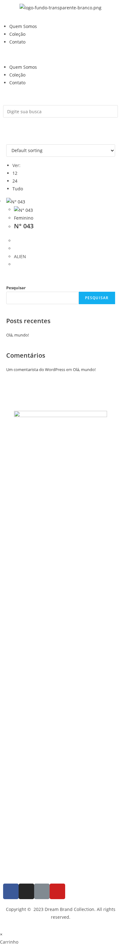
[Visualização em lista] (11, 140)
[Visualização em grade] (8, 140)
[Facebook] (11, 891)
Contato (17, 42)
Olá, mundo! (17, 335)
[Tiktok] (42, 891)
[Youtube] (57, 891)
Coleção (17, 34)
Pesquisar (16, 287)
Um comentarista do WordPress (35, 369)
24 (14, 181)
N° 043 (24, 226)
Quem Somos (23, 26)
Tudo (17, 189)
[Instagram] (26, 891)
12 (14, 173)
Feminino (23, 218)
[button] (60, 54)
